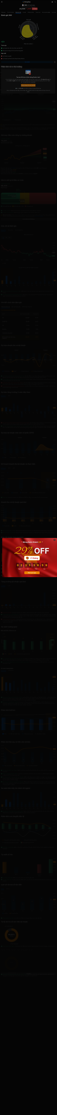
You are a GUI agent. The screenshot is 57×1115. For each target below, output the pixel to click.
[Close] (54, 540)
